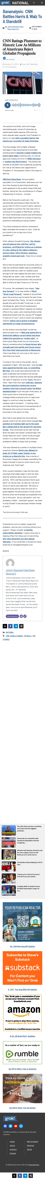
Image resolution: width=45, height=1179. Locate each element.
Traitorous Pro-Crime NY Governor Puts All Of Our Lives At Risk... (28, 875)
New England (32, 1141)
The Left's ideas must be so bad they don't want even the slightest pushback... (29, 828)
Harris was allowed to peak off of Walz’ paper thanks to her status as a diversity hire (20, 453)
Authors (13, 1149)
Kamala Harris (16, 636)
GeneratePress (34, 1165)
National (10, 632)
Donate (13, 1153)
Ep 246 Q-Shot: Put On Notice (22, 1108)
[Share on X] (5, 626)
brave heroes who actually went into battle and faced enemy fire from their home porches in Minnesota (22, 347)
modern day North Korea (16, 161)
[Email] (21, 616)
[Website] (25, 616)
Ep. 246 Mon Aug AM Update (22, 946)
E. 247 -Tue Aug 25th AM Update (22, 989)
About (12, 1145)
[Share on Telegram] (16, 626)
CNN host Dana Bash (12, 179)
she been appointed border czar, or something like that (22, 368)
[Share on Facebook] (10, 626)
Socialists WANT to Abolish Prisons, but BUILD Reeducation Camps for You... (28, 888)
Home (12, 1141)
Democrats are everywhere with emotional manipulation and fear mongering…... (28, 840)
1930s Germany (34, 158)
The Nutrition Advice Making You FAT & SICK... (29, 863)
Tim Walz (27, 636)
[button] (34, 3)
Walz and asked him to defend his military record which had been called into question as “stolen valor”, (22, 335)
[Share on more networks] (21, 626)
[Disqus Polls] (22, 671)
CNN (7, 636)
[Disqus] (22, 729)
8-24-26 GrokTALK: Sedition (22, 1036)
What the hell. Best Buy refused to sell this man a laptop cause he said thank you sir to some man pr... (29, 852)
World (29, 1149)
